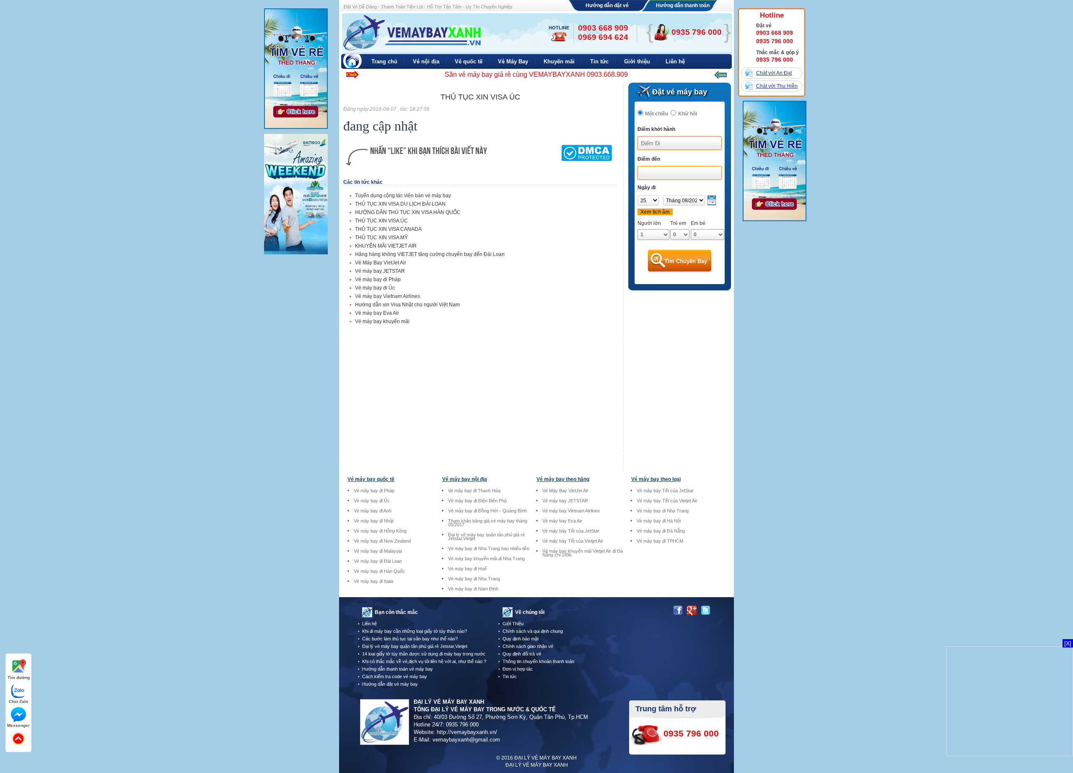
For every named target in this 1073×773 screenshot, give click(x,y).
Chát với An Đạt (774, 73)
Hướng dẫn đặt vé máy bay (390, 684)
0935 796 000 (774, 41)
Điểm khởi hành (656, 129)
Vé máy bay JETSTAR (380, 271)
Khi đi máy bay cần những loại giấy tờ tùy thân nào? (414, 631)
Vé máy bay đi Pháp (378, 279)
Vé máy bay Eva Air (377, 313)
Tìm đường (19, 677)
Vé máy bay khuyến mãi (382, 321)
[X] (1067, 643)
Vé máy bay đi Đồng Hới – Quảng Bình (487, 511)
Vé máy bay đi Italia (373, 581)
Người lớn (649, 223)
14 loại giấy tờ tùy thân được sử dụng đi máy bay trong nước (423, 653)
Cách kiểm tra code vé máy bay (394, 676)
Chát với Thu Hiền (777, 86)
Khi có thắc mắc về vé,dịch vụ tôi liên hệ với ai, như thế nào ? (424, 661)
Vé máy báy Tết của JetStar (570, 531)
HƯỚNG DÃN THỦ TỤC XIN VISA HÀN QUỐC (408, 212)
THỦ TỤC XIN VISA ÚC (381, 221)
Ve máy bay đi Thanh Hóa (474, 491)
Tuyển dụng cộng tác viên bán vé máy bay (403, 195)
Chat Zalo (18, 701)
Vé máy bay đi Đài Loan (378, 561)
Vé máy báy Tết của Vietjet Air (572, 541)
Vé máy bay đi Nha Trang (474, 579)
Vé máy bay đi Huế (467, 569)
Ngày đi (647, 187)
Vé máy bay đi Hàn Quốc (379, 571)
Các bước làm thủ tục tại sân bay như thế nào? (410, 638)
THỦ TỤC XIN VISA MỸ (381, 237)
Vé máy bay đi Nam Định (473, 589)
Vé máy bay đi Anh (372, 511)
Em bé (698, 223)
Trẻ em (678, 223)
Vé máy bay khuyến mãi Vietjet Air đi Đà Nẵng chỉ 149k (582, 553)
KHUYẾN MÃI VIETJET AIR (386, 246)
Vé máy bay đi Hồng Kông (380, 531)
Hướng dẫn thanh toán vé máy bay (397, 668)
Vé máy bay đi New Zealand (382, 541)
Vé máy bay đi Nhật (374, 521)
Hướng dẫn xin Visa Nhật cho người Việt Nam (407, 305)
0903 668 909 (774, 32)
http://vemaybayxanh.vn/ (467, 732)
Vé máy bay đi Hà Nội (659, 521)
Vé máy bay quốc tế (370, 479)
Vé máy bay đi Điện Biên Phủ (477, 501)
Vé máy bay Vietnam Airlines (387, 296)
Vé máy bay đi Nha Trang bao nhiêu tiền (488, 549)
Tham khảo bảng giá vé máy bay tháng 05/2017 (487, 523)
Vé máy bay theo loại (656, 479)
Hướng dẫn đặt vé (607, 5)
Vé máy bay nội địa (464, 479)
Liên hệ (369, 623)
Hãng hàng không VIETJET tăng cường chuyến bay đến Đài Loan (430, 254)
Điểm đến (649, 159)
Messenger (18, 725)
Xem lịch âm (655, 212)
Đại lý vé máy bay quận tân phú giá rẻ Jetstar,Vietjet (486, 537)
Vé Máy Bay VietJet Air (380, 263)
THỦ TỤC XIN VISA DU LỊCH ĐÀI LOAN (400, 204)
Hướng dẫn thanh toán (683, 5)
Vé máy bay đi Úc (375, 288)
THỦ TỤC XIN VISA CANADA (388, 229)
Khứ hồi (687, 114)
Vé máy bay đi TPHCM (660, 541)
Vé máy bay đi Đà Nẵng (661, 531)
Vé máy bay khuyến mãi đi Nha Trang (486, 559)
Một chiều (656, 114)
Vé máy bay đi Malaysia (378, 551)
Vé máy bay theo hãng (562, 479)
